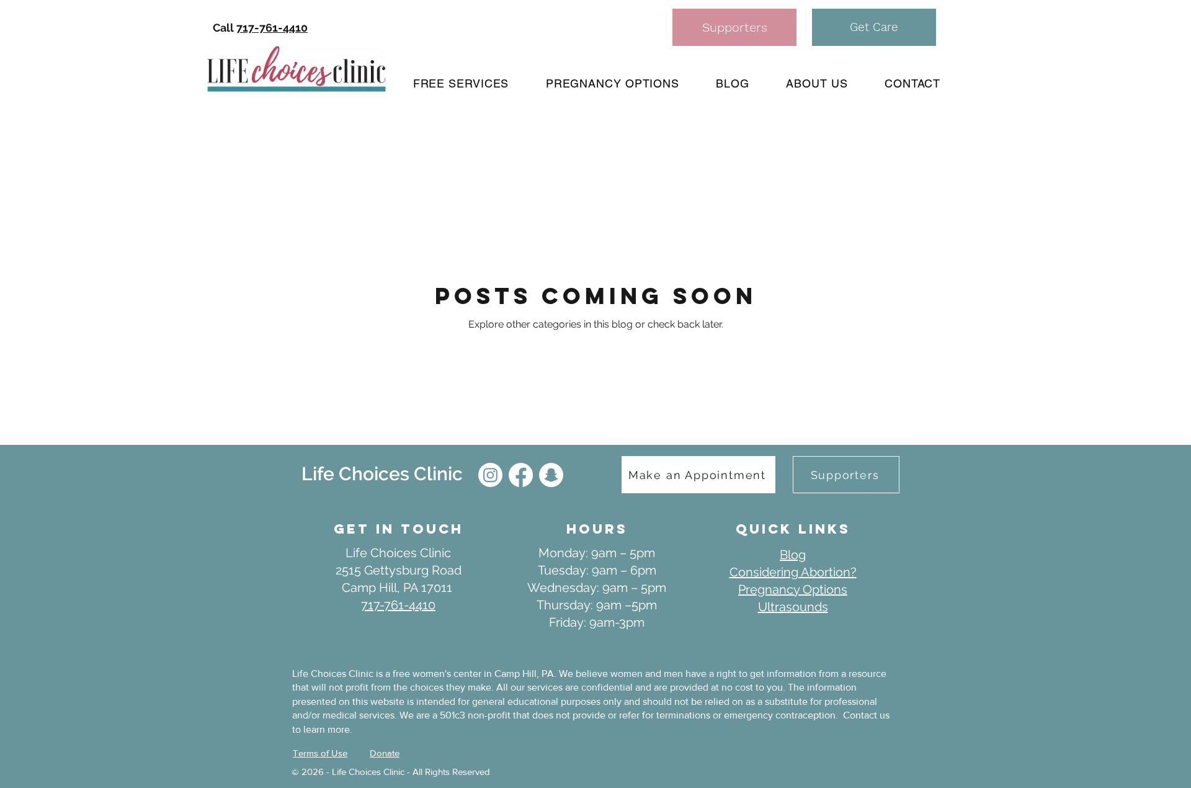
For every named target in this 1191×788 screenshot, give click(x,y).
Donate (384, 753)
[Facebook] (521, 475)
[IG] (490, 475)
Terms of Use (320, 753)
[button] (874, 27)
